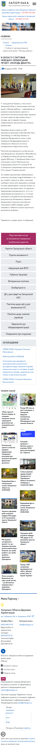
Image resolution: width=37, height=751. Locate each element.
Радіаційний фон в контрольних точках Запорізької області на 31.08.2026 (9, 485)
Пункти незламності (18, 255)
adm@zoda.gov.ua (26, 625)
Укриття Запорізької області (18, 249)
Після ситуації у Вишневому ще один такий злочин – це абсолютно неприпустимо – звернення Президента (9, 582)
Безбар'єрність (18, 288)
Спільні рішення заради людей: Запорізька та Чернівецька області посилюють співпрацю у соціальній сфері (27, 478)
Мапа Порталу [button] (9, 599)
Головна (6, 43)
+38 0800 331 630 (22, 19)
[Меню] (34, 4)
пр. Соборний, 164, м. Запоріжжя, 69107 (16, 616)
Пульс (18, 262)
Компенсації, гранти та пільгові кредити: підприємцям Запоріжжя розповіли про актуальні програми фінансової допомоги (9, 454)
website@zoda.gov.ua (9, 690)
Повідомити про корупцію (18, 334)
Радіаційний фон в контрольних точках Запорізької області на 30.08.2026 (27, 507)
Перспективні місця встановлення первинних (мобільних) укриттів (18, 238)
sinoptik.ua (26, 728)
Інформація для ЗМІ (19, 43)
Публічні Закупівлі (18, 275)
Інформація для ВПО (18, 268)
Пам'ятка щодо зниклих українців (18, 316)
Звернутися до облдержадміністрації (18, 326)
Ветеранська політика (18, 281)
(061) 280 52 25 (6, 636)
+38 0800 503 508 (28, 13)
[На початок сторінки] (18, 747)
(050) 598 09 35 (7, 625)
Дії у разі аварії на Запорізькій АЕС (18, 296)
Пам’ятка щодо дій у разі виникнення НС (18, 306)
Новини (9, 45)
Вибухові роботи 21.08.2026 (13, 357)
